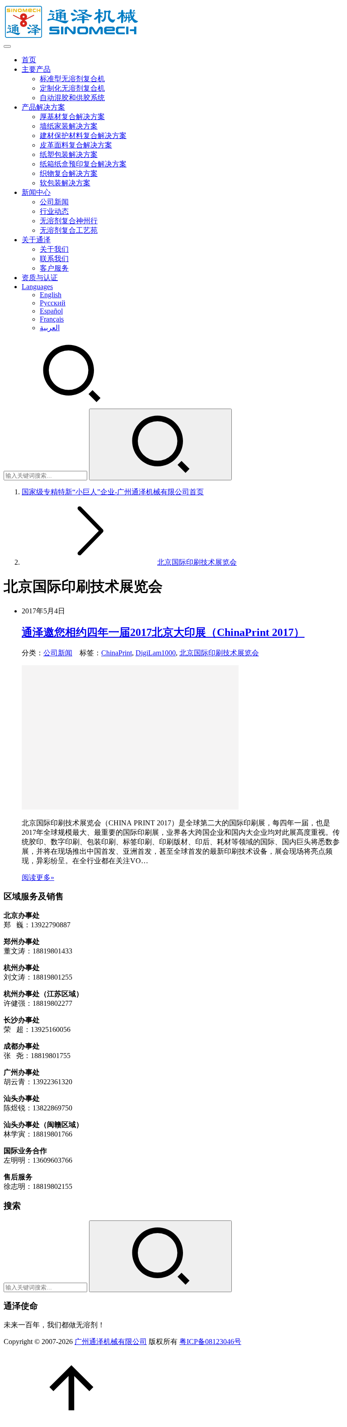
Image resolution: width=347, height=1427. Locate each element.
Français (52, 319)
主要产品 (36, 69)
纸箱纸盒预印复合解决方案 (83, 164)
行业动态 (54, 211)
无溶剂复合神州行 (69, 221)
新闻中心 (36, 192)
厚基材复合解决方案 (72, 116)
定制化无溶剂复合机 (72, 88)
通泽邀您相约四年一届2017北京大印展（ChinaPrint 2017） (163, 632)
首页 (29, 60)
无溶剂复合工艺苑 (69, 230)
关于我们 (54, 249)
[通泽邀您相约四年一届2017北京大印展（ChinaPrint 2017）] (130, 807)
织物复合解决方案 (69, 173)
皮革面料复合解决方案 (76, 145)
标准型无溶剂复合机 (72, 79)
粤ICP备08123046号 (210, 1341)
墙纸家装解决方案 (69, 126)
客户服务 (54, 268)
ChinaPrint (116, 653)
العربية (50, 327)
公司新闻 (54, 202)
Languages (37, 286)
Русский (53, 303)
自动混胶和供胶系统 (72, 97)
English (50, 295)
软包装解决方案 (65, 183)
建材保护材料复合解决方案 (83, 135)
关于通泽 (36, 240)
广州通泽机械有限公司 (111, 1341)
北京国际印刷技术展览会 (219, 653)
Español (51, 311)
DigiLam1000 (156, 653)
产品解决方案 (43, 107)
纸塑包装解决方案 (69, 154)
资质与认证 (40, 277)
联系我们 (54, 258)
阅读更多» (38, 877)
